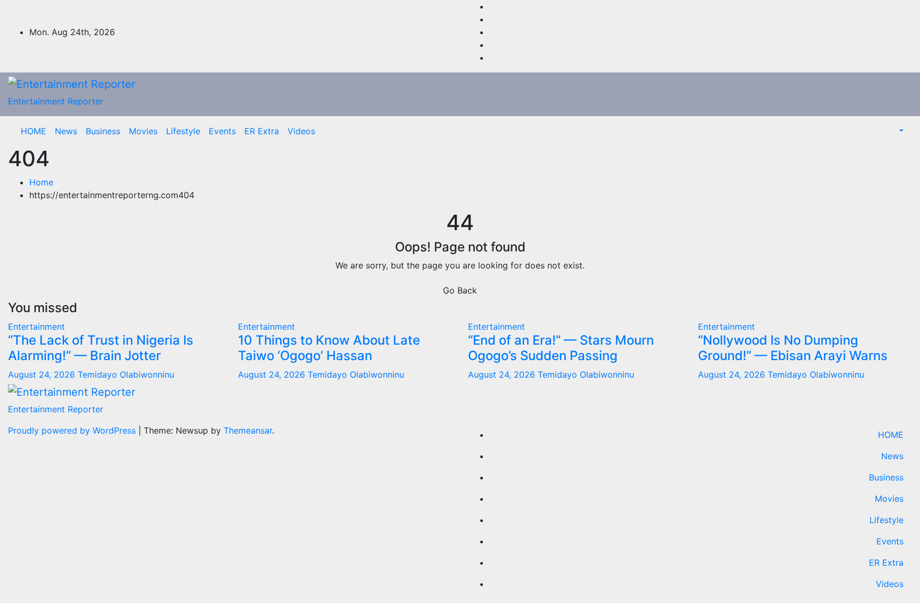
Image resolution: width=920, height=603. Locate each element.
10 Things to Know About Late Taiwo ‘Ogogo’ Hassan (329, 347)
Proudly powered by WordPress (73, 430)
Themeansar (248, 430)
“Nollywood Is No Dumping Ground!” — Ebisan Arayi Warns (793, 347)
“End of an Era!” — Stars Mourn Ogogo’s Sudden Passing (561, 347)
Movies (143, 131)
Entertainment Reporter (55, 101)
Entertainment (36, 326)
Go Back (460, 290)
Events (222, 131)
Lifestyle (183, 131)
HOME (33, 131)
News (66, 131)
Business (103, 131)
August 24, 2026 (43, 374)
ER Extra (261, 131)
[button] (900, 131)
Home (41, 182)
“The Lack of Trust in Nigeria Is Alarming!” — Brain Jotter (100, 347)
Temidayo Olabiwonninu (126, 374)
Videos (301, 131)
